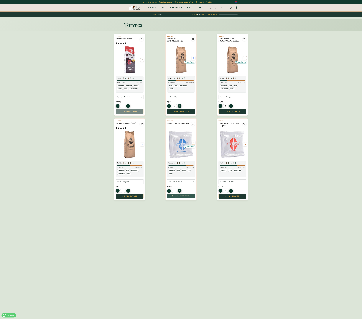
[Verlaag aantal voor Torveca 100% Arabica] (118, 106)
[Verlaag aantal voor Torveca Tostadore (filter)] (118, 191)
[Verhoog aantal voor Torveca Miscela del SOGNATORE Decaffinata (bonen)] (231, 106)
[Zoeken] (210, 8)
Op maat (201, 7)
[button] (121, 43)
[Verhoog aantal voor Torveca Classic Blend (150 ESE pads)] (231, 191)
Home (154, 14)
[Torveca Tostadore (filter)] (130, 144)
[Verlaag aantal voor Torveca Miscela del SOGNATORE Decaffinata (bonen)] (220, 106)
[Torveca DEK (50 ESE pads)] (181, 144)
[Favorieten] (231, 8)
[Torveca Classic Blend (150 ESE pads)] (232, 144)
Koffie (151, 7)
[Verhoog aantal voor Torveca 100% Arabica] (128, 106)
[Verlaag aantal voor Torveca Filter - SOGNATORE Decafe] (169, 106)
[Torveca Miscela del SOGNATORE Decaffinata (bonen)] (232, 59)
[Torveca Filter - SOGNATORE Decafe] (181, 59)
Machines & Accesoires (180, 7)
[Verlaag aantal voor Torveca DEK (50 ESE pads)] (169, 191)
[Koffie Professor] (215, 8)
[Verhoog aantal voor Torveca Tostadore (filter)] (128, 191)
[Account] (226, 8)
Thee (162, 7)
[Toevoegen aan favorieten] (141, 39)
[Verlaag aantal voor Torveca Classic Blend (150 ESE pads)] (220, 191)
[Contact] (221, 8)
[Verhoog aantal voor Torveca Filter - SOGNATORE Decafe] (179, 106)
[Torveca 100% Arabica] (130, 59)
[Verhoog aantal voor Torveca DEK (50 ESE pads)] (179, 191)
